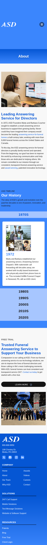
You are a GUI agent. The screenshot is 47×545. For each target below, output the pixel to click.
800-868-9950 (8, 445)
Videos (27, 475)
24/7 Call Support (9, 499)
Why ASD (6, 485)
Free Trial (6, 537)
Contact (27, 485)
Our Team (6, 480)
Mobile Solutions (9, 504)
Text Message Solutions (12, 509)
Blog (4, 533)
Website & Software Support (14, 513)
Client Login (7, 542)
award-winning (11, 168)
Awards (27, 471)
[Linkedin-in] (22, 457)
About (4, 475)
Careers (27, 480)
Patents (5, 528)
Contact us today (30, 372)
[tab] (23, 214)
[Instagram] (16, 457)
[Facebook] (10, 457)
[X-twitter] (4, 457)
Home (4, 471)
